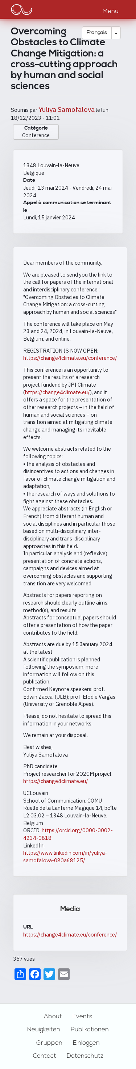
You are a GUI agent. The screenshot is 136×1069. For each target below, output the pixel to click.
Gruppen (49, 1043)
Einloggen (86, 1043)
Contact (44, 1056)
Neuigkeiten (43, 1030)
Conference (36, 135)
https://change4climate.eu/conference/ (70, 357)
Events (82, 1016)
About (53, 1016)
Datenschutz (85, 1056)
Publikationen (90, 1030)
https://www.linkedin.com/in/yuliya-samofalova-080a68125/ (65, 856)
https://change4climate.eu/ (57, 392)
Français (97, 32)
